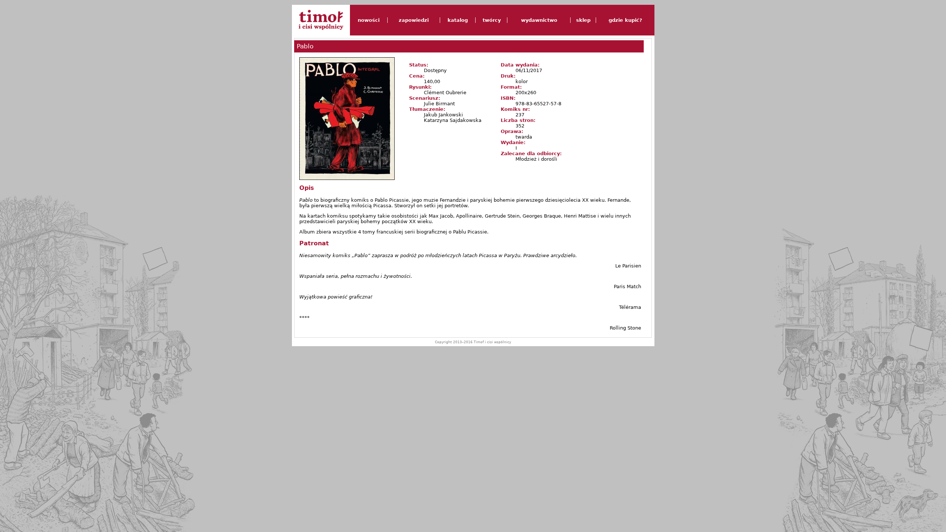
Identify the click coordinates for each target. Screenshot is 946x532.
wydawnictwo (539, 20)
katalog (458, 20)
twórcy (492, 20)
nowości (369, 20)
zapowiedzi (414, 20)
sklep (583, 20)
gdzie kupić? (625, 20)
